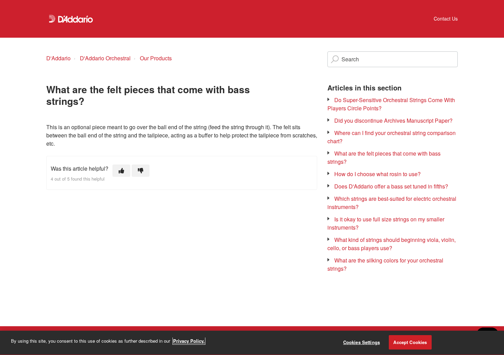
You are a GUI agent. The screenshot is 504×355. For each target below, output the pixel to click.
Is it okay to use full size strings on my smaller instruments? (385, 223)
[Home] (71, 19)
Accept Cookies (410, 342)
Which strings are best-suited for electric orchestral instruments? (391, 203)
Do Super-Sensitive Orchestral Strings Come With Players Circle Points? (391, 104)
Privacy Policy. (189, 341)
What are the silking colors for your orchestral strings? (385, 264)
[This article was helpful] (121, 170)
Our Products (156, 58)
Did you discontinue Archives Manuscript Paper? (393, 120)
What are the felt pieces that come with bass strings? (384, 157)
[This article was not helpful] (140, 170)
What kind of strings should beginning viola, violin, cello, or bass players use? (391, 244)
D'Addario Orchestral (105, 58)
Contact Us (446, 18)
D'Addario (58, 58)
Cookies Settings (361, 342)
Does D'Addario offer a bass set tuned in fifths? (391, 186)
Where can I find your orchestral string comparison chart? (391, 137)
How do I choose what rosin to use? (377, 174)
